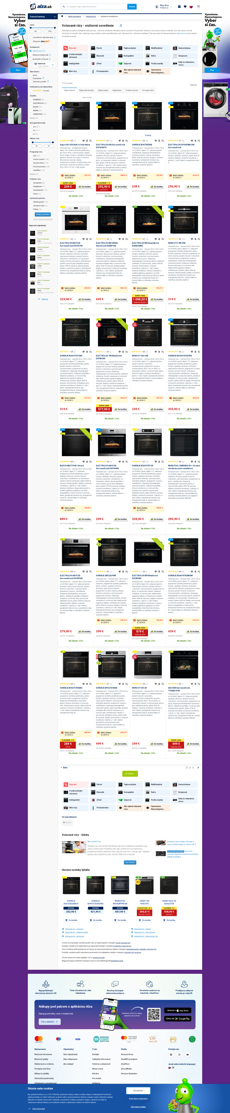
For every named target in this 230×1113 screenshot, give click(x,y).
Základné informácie (101, 1059)
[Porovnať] (90, 140)
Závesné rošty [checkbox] (38, 206)
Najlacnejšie (103, 90)
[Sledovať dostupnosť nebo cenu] (87, 140)
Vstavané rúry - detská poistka (76, 932)
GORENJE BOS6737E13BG (71, 356)
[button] (76, 176)
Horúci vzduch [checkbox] (38, 159)
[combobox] (93, 6)
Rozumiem (138, 1091)
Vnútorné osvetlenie (109, 16)
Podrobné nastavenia (138, 1099)
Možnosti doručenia (43, 1054)
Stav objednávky (70, 1054)
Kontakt (95, 1054)
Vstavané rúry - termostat (74, 936)
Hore (65, 767)
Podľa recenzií (132, 90)
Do (55, 28)
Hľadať (132, 7)
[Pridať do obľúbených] (83, 140)
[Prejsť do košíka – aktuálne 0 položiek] (198, 6)
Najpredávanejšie (86, 90)
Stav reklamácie (70, 1059)
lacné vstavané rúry (123, 943)
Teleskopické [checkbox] (38, 202)
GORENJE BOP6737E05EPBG (96, 902)
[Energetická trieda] (64, 877)
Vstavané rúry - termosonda (144, 932)
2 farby (148, 135)
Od (31, 28)
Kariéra (95, 1073)
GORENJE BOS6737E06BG (71, 688)
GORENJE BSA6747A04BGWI (180, 575)
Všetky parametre (43, 214)
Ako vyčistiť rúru (94, 841)
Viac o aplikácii (47, 1022)
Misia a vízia (97, 1069)
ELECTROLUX (38, 103)
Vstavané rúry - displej (142, 929)
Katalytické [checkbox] (37, 186)
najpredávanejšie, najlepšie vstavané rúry (141, 949)
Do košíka (86, 187)
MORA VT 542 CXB (140, 356)
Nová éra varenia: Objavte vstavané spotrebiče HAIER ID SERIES (182, 854)
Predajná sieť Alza (42, 1069)
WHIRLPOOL (38, 114)
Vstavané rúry (91, 16)
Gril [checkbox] (34, 156)
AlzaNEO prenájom (129, 1059)
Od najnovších (148, 90)
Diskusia (193, 85)
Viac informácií (38, 1109)
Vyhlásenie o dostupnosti (45, 1083)
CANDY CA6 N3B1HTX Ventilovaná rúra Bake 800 (144, 902)
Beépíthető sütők (117, 961)
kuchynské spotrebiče (176, 851)
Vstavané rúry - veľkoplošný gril (146, 936)
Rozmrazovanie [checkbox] (39, 167)
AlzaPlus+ (125, 1064)
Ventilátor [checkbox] (37, 170)
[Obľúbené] (185, 6)
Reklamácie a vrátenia (44, 1064)
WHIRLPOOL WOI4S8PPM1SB (120, 902)
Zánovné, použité (39, 82)
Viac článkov (130, 862)
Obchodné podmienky (44, 1078)
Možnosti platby (41, 1059)
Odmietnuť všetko (138, 1107)
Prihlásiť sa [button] (164, 8)
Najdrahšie (117, 90)
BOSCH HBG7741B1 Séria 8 (72, 466)
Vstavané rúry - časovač (74, 929)
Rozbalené (37, 78)
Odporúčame (69, 90)
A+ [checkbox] (34, 130)
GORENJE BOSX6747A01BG (180, 356)
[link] (43, 299)
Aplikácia (96, 1083)
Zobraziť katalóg (37, 17)
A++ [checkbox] (34, 127)
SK (173, 1067)
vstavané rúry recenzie (132, 952)
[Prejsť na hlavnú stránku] (41, 6)
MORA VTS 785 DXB (176, 243)
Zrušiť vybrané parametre (42, 219)
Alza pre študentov (129, 1073)
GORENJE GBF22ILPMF (106, 575)
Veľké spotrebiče (74, 16)
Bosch (35, 107)
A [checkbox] (33, 134)
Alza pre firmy (127, 1054)
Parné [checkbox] (35, 194)
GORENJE (37, 100)
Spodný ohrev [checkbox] (38, 163)
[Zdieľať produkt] (121, 25)
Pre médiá (96, 1078)
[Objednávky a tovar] (179, 6)
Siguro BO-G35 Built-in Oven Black (75, 145)
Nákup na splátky (41, 1073)
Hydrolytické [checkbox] (38, 190)
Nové (35, 75)
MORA (35, 111)
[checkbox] (43, 37)
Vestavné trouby (99, 958)
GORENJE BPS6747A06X (106, 688)
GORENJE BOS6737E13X (142, 466)
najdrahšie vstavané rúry (122, 946)
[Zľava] (138, 882)
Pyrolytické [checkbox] (37, 183)
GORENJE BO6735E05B (142, 145)
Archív (68, 822)
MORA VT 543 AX (139, 688)
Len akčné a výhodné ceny (43, 37)
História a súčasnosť (101, 1064)
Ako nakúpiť (68, 1064)
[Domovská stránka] (62, 16)
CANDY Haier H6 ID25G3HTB (169, 902)
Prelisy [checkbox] (35, 209)
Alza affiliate (126, 1069)
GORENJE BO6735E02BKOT (71, 902)
